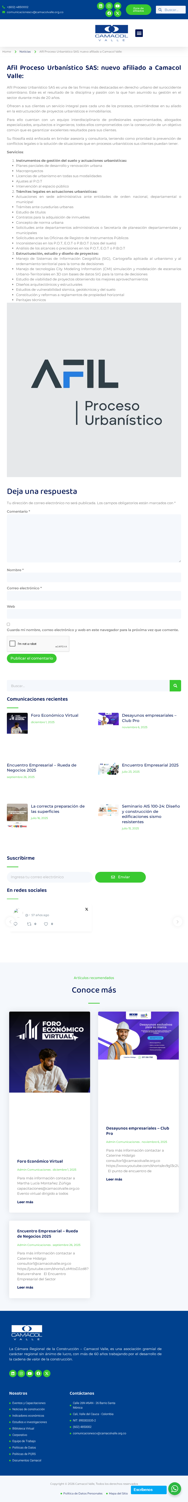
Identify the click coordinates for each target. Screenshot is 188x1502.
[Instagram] (109, 6)
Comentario (18, 511)
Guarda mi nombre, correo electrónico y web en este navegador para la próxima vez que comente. (93, 630)
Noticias (25, 51)
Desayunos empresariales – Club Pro (137, 1131)
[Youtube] (117, 6)
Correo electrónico (24, 588)
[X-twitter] (117, 13)
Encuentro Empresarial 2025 (150, 765)
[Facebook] (109, 13)
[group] (51, 918)
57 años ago (40, 915)
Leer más (25, 1202)
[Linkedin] (100, 6)
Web (11, 606)
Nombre (15, 570)
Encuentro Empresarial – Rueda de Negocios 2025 (47, 1234)
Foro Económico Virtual (54, 715)
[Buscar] (175, 685)
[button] (139, 33)
